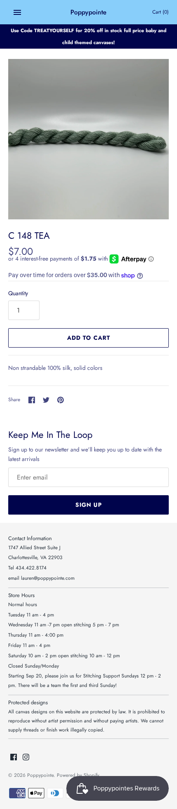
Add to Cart (88, 338)
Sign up (88, 505)
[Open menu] (17, 12)
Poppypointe (40, 774)
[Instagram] (26, 757)
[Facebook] (13, 757)
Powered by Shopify (78, 774)
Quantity (18, 293)
